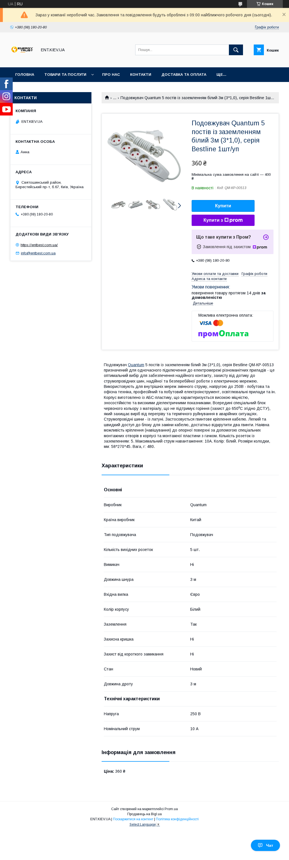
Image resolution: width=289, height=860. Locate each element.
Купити (223, 205)
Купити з (213, 220)
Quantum (136, 365)
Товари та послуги (65, 74)
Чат (269, 845)
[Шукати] (236, 50)
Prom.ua (171, 809)
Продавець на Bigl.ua (144, 814)
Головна (24, 74)
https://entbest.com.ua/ (39, 245)
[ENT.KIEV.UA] (22, 60)
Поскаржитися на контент (133, 819)
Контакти (140, 74)
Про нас (111, 74)
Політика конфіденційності (177, 819)
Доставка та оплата (183, 74)
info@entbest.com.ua (38, 253)
